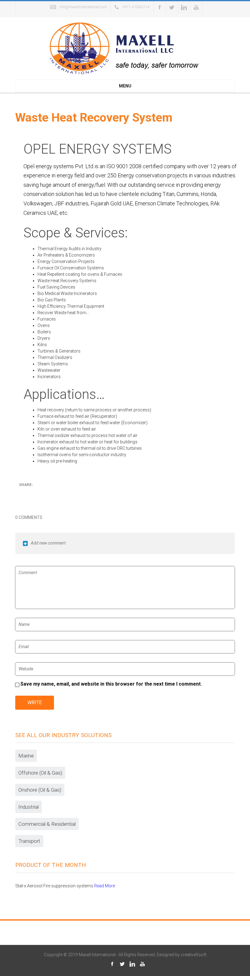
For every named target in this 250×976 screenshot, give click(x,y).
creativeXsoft (193, 954)
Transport (29, 841)
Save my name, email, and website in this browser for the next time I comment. (111, 684)
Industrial (28, 807)
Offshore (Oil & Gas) (40, 773)
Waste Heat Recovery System (94, 118)
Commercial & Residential (47, 824)
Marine (26, 756)
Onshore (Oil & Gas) (39, 790)
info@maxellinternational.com (83, 7)
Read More (104, 885)
